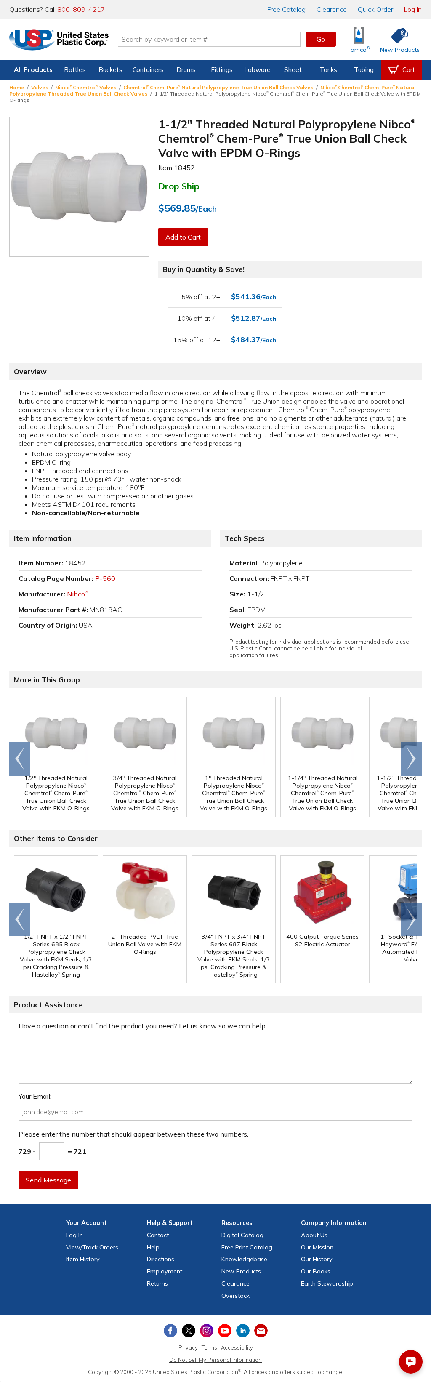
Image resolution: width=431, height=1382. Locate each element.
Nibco (77, 594)
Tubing (364, 70)
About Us (314, 1235)
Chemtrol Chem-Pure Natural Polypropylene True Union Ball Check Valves (218, 87)
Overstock (235, 1295)
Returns (157, 1283)
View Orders (92, 1247)
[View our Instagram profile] (206, 1330)
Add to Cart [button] (183, 237)
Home (16, 87)
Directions (160, 1259)
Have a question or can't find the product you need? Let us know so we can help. (143, 1026)
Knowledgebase (244, 1259)
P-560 (105, 578)
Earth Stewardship (327, 1283)
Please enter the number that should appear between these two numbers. (133, 1134)
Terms (209, 1347)
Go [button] (321, 39)
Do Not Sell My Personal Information (215, 1359)
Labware (257, 70)
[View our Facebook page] (170, 1330)
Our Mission (317, 1247)
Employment (164, 1271)
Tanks (328, 70)
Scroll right (411, 759)
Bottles (75, 70)
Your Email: (35, 1096)
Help (153, 1247)
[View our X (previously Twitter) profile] (188, 1330)
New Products (241, 1271)
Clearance (332, 9)
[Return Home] (59, 40)
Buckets (110, 70)
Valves (39, 87)
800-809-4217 (81, 9)
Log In (413, 9)
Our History (317, 1259)
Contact (158, 1235)
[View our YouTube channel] (224, 1330)
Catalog (286, 9)
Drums (186, 70)
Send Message (48, 1180)
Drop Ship (178, 186)
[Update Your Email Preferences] (261, 1330)
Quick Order (375, 9)
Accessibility (237, 1347)
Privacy (188, 1347)
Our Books (315, 1271)
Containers (148, 70)
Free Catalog (246, 1247)
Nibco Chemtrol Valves (86, 87)
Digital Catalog (242, 1235)
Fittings (222, 70)
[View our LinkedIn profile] (242, 1330)
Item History (83, 1259)
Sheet (293, 70)
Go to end (20, 759)
